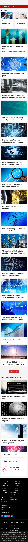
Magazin (17, 483)
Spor (16, 488)
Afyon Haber (5, 481)
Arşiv (11, 497)
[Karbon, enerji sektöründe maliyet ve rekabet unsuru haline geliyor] (14, 175)
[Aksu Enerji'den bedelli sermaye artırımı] (14, 330)
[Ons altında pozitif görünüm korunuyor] (14, 197)
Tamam (22, 540)
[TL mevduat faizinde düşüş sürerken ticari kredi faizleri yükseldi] (14, 241)
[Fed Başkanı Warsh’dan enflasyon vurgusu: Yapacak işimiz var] (14, 130)
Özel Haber (5, 485)
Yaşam (4, 490)
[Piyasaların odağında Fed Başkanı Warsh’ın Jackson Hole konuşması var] (14, 153)
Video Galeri (4, 495)
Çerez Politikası (19, 522)
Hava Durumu (5, 505)
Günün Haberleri (14, 495)
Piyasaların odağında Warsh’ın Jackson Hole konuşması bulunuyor (13, 230)
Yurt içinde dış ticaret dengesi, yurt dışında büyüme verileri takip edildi (13, 119)
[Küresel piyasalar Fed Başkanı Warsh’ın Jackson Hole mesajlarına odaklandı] (14, 264)
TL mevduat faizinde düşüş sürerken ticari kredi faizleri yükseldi (12, 252)
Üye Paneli (13, 492)
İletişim (12, 522)
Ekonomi (17, 481)
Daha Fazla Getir (14, 371)
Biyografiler (4, 501)
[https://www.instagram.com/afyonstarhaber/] (8, 516)
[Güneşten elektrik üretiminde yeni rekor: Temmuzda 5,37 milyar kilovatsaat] (14, 352)
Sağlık (17, 485)
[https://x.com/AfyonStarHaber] (5, 516)
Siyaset (4, 488)
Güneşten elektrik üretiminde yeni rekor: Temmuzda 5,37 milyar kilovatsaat (13, 363)
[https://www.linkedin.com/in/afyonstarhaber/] (12, 516)
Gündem (4, 483)
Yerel (16, 490)
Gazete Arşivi (13, 499)
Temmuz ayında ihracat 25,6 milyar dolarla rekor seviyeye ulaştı (13, 319)
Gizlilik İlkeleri (13, 525)
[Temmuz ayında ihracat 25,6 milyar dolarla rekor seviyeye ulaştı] (14, 308)
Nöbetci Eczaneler (6, 509)
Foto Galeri (4, 492)
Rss (4, 522)
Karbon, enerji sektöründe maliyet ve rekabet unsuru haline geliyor (12, 185)
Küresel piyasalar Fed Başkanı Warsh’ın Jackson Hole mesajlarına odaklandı (13, 274)
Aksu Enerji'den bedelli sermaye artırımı (11, 341)
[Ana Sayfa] (1, 10)
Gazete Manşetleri (6, 507)
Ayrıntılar (17, 540)
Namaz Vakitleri (5, 512)
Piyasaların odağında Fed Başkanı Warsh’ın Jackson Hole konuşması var (12, 163)
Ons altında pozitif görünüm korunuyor (12, 207)
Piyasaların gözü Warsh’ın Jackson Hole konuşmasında (13, 296)
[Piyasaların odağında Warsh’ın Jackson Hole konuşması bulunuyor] (14, 219)
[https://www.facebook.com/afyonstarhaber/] (2, 516)
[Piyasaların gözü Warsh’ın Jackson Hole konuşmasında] (14, 286)
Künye (8, 522)
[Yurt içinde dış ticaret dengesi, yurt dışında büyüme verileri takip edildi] (14, 108)
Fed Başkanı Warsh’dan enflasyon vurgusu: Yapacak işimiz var (13, 141)
